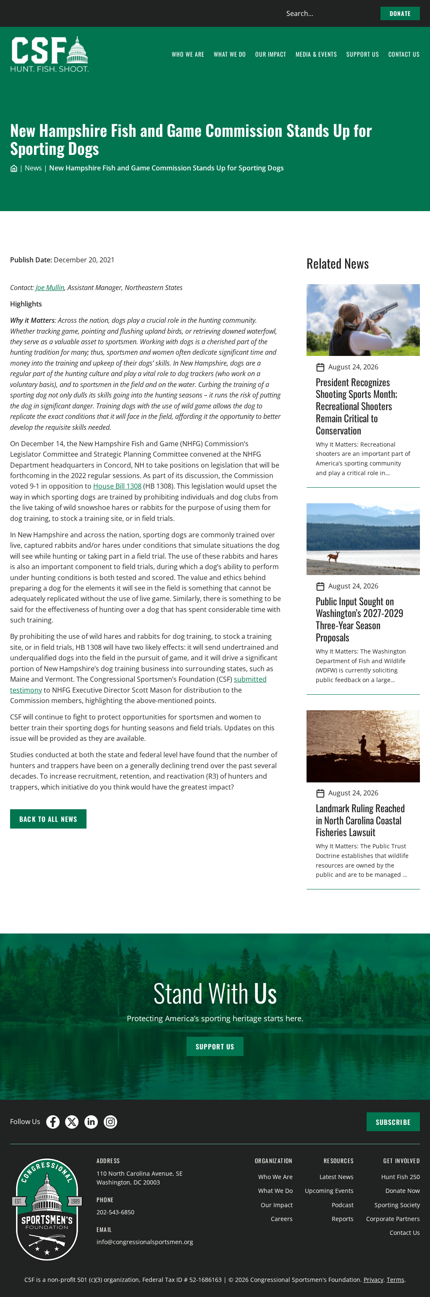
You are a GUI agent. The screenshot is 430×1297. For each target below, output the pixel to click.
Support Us (215, 1046)
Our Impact (277, 1205)
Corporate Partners (393, 1219)
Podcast (343, 1205)
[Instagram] (110, 1122)
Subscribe (393, 1122)
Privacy (373, 1280)
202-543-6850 (115, 1212)
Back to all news (48, 819)
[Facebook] (53, 1122)
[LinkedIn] (91, 1122)
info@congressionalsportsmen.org (145, 1242)
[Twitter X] (72, 1122)
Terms (395, 1280)
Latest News (337, 1177)
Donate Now (402, 1191)
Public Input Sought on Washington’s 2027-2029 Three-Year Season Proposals (360, 619)
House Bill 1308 (117, 486)
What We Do (275, 1191)
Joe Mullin (50, 287)
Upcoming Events (329, 1191)
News (33, 168)
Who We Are (275, 1177)
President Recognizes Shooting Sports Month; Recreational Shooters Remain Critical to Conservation (356, 405)
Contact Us (405, 1233)
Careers (282, 1219)
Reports (343, 1219)
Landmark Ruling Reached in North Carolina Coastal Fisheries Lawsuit (360, 819)
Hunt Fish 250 (400, 1177)
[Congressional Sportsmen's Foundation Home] (49, 54)
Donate (400, 13)
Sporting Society (397, 1205)
